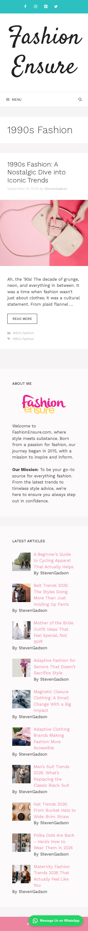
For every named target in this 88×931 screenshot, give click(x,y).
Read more (22, 319)
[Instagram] (35, 6)
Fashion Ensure (44, 53)
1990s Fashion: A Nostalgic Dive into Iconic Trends (36, 172)
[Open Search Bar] (80, 99)
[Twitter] (56, 6)
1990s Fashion (23, 333)
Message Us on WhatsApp (59, 920)
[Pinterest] (46, 6)
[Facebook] (25, 6)
